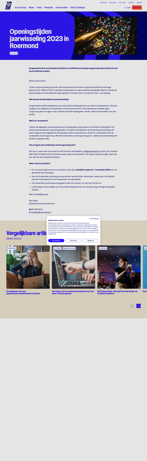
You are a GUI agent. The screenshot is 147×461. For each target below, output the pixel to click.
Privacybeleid (94, 219)
